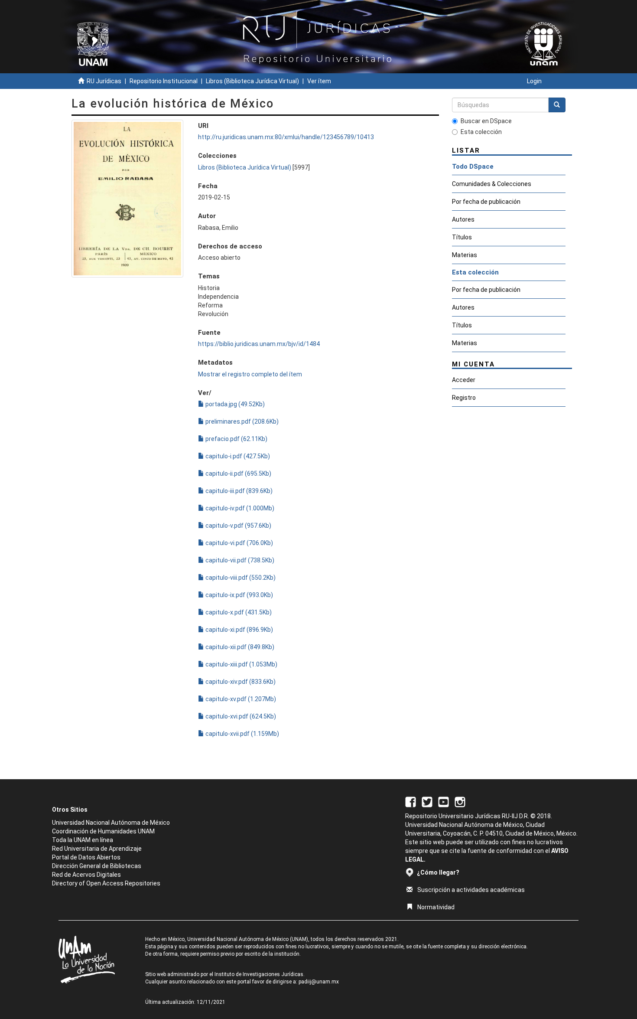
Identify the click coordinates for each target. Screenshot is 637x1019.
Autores (463, 219)
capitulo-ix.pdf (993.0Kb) (238, 594)
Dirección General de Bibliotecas (96, 865)
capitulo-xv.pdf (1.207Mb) (240, 699)
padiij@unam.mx (319, 982)
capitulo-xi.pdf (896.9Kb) (238, 629)
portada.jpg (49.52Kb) (234, 404)
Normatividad (436, 907)
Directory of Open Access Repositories (106, 883)
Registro (464, 397)
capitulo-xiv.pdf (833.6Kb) (240, 681)
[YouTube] (443, 801)
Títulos (462, 237)
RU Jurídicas (104, 81)
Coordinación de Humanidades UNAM (103, 831)
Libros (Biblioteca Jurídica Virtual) (252, 81)
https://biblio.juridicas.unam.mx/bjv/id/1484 (259, 343)
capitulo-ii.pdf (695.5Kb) (237, 473)
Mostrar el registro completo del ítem (250, 374)
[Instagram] (460, 801)
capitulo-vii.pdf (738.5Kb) (239, 560)
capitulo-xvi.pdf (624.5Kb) (240, 716)
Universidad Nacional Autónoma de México (111, 822)
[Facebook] (410, 801)
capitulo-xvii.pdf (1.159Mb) (241, 733)
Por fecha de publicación (486, 201)
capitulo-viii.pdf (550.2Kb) (240, 577)
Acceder (463, 379)
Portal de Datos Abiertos (86, 857)
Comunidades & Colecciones (491, 183)
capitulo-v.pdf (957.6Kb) (237, 525)
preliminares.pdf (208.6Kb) (241, 421)
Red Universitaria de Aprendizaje (97, 848)
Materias (464, 254)
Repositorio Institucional (164, 81)
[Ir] (557, 105)
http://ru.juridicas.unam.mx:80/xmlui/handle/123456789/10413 (286, 137)
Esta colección (481, 131)
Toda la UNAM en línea (82, 839)
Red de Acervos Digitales (86, 874)
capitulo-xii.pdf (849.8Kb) (239, 646)
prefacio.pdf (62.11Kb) (235, 438)
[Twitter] (427, 801)
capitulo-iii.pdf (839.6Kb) (238, 490)
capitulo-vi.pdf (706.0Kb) (238, 542)
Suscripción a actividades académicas (471, 889)
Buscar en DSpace (486, 121)
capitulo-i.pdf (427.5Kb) (237, 456)
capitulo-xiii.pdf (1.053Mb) (240, 664)
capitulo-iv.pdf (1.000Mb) (239, 508)
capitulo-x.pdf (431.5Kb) (238, 612)
